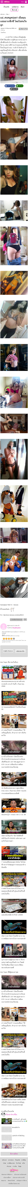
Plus (7, 14)
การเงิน (15, 1166)
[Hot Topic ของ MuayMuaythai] (3, 629)
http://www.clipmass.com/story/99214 (13, 615)
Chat (4, 1163)
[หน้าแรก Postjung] (6, 1)
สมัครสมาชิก (20, 651)
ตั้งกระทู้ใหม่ (14, 1154)
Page (19, 1166)
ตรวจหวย (10, 1160)
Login (8, 651)
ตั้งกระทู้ (14, 10)
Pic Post (18, 1163)
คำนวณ (9, 1166)
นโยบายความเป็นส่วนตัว (20, 1174)
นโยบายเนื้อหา (7, 1177)
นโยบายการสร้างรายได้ (19, 1177)
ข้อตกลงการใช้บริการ (7, 1174)
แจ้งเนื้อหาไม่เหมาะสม (14, 1183)
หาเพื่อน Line (11, 1163)
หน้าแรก (2, 14)
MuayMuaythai (16, 627)
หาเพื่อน (23, 1160)
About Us (3, 1180)
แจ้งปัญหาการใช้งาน (22, 1180)
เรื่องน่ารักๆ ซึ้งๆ (11, 1114)
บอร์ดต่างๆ (15, 7)
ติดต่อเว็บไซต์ (11, 1180)
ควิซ (23, 1163)
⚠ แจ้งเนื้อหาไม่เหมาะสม (16, 619)
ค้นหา (22, 7)
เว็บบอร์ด (6, 7)
